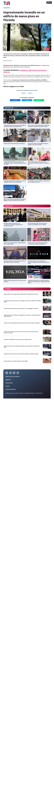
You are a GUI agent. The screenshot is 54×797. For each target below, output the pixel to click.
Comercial (8, 379)
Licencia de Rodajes (10, 389)
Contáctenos (9, 383)
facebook (15, 100)
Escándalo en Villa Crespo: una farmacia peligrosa (24, 71)
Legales (7, 386)
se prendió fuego (44, 65)
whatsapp (38, 100)
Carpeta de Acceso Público (12, 376)
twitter (27, 100)
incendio (24, 93)
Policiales (7, 7)
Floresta (7, 67)
